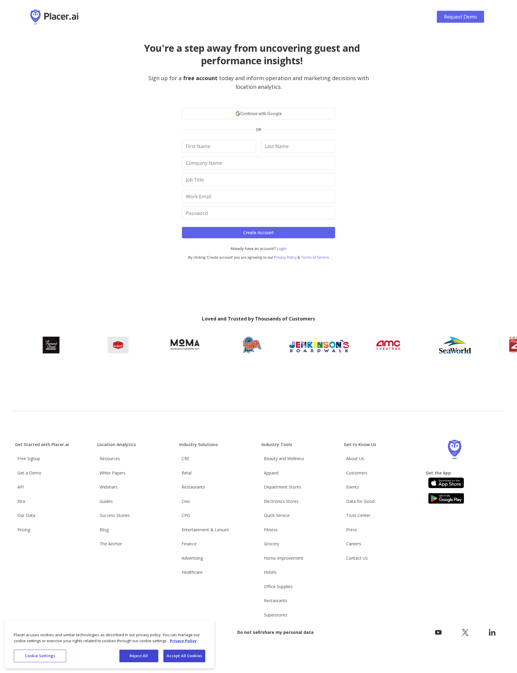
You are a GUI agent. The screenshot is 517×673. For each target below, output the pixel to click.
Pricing (23, 529)
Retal (186, 473)
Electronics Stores (281, 501)
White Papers (112, 473)
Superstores (275, 615)
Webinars (109, 487)
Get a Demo (29, 473)
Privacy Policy (183, 640)
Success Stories (115, 515)
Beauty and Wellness (284, 458)
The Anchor (111, 544)
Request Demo (460, 16)
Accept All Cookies (184, 655)
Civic (186, 501)
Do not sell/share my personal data (275, 632)
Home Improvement (283, 558)
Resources (110, 458)
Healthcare (192, 572)
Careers (353, 544)
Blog (104, 529)
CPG (186, 515)
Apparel (271, 473)
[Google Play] (446, 498)
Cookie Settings (40, 655)
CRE (185, 458)
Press (351, 529)
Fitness (271, 529)
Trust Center (358, 515)
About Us (355, 458)
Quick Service (277, 515)
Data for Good (360, 501)
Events (352, 487)
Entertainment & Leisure (205, 529)
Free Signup (28, 458)
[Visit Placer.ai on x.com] (465, 632)
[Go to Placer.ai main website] (54, 16)
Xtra (21, 501)
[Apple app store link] (446, 482)
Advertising (192, 558)
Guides (106, 501)
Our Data (26, 515)
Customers (356, 473)
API (20, 487)
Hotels (270, 572)
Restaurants (193, 487)
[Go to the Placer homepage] (454, 449)
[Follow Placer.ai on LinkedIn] (492, 632)
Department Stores (282, 487)
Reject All (139, 655)
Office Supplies (278, 586)
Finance (189, 544)
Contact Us (357, 558)
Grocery (271, 544)
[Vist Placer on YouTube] (438, 632)
